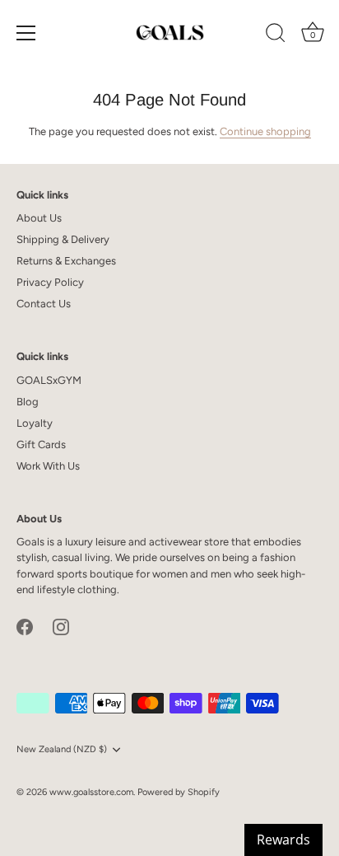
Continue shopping (265, 131)
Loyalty (34, 423)
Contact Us (43, 303)
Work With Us (48, 466)
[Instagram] (61, 626)
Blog (27, 401)
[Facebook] (24, 626)
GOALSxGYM (48, 380)
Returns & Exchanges (66, 261)
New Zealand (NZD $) (61, 749)
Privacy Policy (50, 282)
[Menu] (26, 33)
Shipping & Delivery (62, 239)
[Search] (276, 35)
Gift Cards (41, 444)
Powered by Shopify (178, 792)
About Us (39, 218)
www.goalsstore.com (91, 792)
